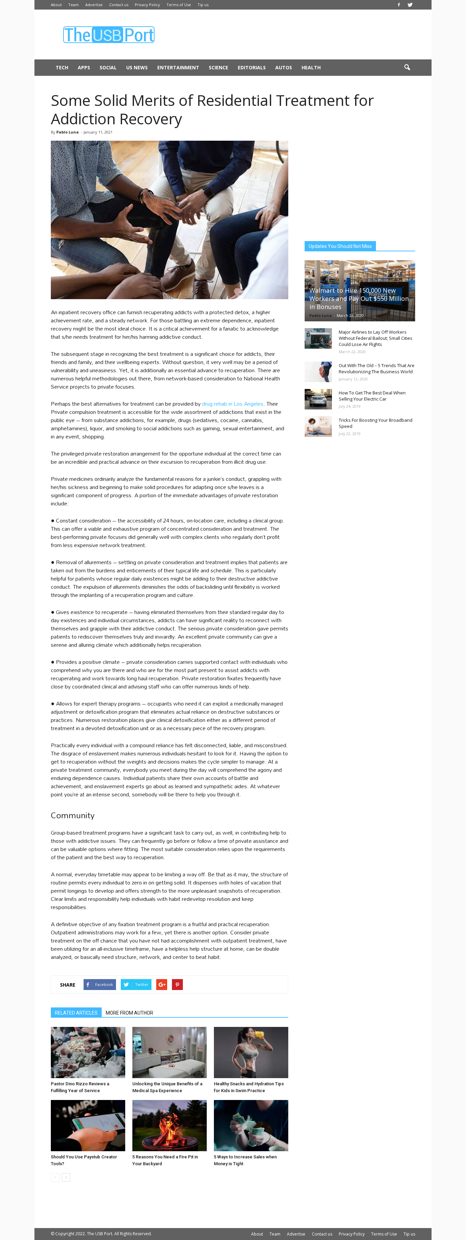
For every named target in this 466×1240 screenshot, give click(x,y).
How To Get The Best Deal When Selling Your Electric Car (372, 396)
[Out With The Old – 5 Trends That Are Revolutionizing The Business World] (318, 372)
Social (108, 67)
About (56, 4)
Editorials (252, 67)
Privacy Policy (147, 4)
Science (218, 67)
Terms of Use (178, 4)
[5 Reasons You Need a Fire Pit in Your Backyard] (169, 1125)
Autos (283, 67)
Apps (84, 67)
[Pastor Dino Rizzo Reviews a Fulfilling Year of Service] (88, 1052)
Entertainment (178, 67)
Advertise (94, 4)
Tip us (203, 4)
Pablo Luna (67, 132)
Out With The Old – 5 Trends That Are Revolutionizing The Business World (376, 368)
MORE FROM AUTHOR (129, 1013)
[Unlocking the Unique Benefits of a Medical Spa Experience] (169, 1052)
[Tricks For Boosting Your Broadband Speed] (318, 426)
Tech (62, 67)
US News (137, 67)
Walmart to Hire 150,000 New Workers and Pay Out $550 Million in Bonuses (359, 298)
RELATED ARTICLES (76, 1013)
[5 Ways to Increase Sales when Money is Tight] (251, 1125)
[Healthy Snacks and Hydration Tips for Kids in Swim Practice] (251, 1052)
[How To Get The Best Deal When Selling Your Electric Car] (318, 399)
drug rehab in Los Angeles (232, 403)
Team (73, 4)
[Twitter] (410, 5)
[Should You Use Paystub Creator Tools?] (88, 1125)
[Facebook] (399, 5)
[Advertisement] (291, 34)
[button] (407, 67)
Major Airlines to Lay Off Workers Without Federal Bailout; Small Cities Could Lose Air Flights (375, 338)
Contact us (118, 4)
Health (311, 67)
